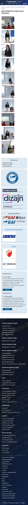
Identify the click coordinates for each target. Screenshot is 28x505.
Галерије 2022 (12, 7)
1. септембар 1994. (7, 296)
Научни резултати (6, 380)
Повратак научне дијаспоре (8, 382)
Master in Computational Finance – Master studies (13, 363)
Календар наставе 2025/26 (8, 495)
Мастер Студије (6, 399)
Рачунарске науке (6, 326)
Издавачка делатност (7, 459)
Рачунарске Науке (6, 353)
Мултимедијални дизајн (7, 334)
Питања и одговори (6, 485)
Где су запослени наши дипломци (14, 229)
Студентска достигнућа (7, 422)
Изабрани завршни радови (8, 425)
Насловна (3, 7)
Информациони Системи (8, 357)
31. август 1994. (7, 277)
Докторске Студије (6, 397)
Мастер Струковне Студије (8, 395)
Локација (4, 470)
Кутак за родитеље (6, 410)
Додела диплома (6, 429)
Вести (3, 478)
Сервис (13, 3)
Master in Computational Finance (9, 441)
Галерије (7, 7)
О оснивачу (4, 468)
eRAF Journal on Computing (8, 385)
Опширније (7, 289)
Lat (18, 3)
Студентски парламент (7, 427)
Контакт (9, 3)
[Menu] (2, 3)
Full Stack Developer (7, 437)
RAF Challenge (5, 448)
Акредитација (5, 476)
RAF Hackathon (5, 452)
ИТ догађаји (5, 489)
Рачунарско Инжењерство (8, 355)
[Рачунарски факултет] (11, 1)
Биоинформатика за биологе (9, 435)
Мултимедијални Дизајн (7, 361)
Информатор (5, 483)
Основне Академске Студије (9, 391)
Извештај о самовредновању (9, 472)
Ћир (16, 3)
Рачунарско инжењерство (8, 328)
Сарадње (14, 246)
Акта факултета (5, 461)
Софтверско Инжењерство (8, 359)
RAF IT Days (5, 450)
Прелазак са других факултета (9, 401)
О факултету (5, 466)
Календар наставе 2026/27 (8, 498)
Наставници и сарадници (8, 457)
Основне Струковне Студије (9, 393)
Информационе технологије (9, 340)
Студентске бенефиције (7, 420)
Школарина (4, 408)
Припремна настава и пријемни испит (11, 412)
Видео (3, 480)
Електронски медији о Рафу (8, 493)
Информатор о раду (7, 463)
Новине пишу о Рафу (7, 491)
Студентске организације (8, 418)
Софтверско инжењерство (8, 330)
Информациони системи (8, 332)
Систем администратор (7, 439)
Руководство (5, 474)
